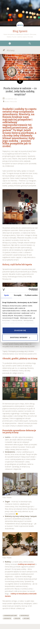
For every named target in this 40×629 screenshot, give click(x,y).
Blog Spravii (20, 31)
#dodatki (7, 618)
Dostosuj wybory (18, 337)
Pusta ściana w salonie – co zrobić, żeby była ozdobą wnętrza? (20, 91)
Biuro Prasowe (11, 101)
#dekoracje (25, 615)
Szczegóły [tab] (17, 295)
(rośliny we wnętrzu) (26, 564)
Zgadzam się (20, 330)
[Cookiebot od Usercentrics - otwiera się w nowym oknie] (29, 289)
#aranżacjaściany (10, 615)
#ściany (26, 618)
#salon (17, 618)
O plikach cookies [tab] (31, 295)
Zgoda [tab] (6, 295)
